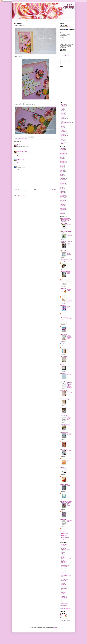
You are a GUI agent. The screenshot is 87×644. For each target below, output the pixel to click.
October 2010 (62, 183)
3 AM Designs (63, 572)
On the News (44, 20)
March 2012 (62, 170)
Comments (63, 63)
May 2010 (61, 188)
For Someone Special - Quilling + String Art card (69, 234)
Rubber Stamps (63, 135)
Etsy (61, 581)
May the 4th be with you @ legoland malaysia (69, 265)
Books (62, 108)
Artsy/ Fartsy (63, 531)
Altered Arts (63, 104)
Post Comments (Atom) (23, 191)
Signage (62, 136)
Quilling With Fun (64, 562)
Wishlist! (30, 20)
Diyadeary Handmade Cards (66, 259)
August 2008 (62, 210)
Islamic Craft (63, 467)
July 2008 (61, 212)
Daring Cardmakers (64, 579)
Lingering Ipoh (69, 408)
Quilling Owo (63, 560)
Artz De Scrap (63, 574)
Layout (62, 121)
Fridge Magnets (63, 118)
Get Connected (69, 374)
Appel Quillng (63, 545)
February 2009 (62, 204)
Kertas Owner (20, 20)
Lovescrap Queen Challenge (66, 122)
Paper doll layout (64, 131)
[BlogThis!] (29, 137)
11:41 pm (25, 151)
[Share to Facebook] (31, 137)
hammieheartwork (64, 432)
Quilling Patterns (64, 561)
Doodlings (63, 113)
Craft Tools (63, 112)
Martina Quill (63, 554)
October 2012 (62, 163)
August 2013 (62, 154)
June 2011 (62, 174)
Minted (62, 591)
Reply (18, 155)
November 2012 (63, 162)
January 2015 (62, 149)
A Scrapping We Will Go (65, 424)
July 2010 (61, 186)
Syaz (18, 144)
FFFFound (63, 583)
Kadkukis (63, 529)
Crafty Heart (63, 539)
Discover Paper (63, 580)
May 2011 (61, 175)
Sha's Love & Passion (65, 441)
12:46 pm (24, 166)
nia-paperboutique (64, 493)
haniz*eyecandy (64, 223)
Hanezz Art (63, 326)
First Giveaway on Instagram (65, 260)
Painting (62, 127)
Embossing (63, 114)
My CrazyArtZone (64, 317)
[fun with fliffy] (63, 535)
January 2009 (62, 205)
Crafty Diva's (63, 305)
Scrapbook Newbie (64, 533)
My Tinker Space (64, 356)
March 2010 (62, 191)
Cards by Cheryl (64, 547)
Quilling (26, 138)
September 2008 (63, 209)
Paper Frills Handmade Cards (66, 511)
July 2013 (61, 156)
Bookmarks (63, 106)
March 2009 (62, 203)
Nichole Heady (63, 592)
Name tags (63, 125)
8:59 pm (20, 144)
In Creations (63, 552)
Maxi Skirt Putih (69, 318)
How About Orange (64, 585)
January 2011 (62, 179)
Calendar (62, 109)
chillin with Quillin (20, 151)
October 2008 (62, 208)
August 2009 (62, 200)
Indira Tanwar (19, 166)
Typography (63, 142)
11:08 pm (22, 159)
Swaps (62, 139)
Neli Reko (62, 557)
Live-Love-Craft (64, 250)
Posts (63, 61)
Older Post (54, 189)
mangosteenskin (64, 415)
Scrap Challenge (64, 596)
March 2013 (62, 158)
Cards (18, 138)
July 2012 (61, 165)
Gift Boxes (63, 119)
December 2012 (63, 161)
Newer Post (17, 189)
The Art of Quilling (64, 566)
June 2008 (62, 213)
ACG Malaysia (37, 20)
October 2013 (62, 152)
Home (14, 20)
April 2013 (62, 157)
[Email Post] (26, 136)
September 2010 (63, 184)
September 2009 (63, 199)
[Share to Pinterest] (33, 137)
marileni (18, 159)
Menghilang (68, 442)
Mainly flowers (63, 589)
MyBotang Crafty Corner (65, 271)
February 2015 (62, 148)
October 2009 (62, 197)
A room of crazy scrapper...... (66, 398)
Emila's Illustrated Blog (65, 218)
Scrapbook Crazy (64, 597)
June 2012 (62, 166)
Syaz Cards (63, 364)
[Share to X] (30, 137)
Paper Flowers (63, 132)
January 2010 (62, 193)
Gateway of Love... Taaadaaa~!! (69, 504)
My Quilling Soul (64, 449)
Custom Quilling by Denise (65, 549)
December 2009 (63, 195)
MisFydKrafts (63, 288)
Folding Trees (63, 584)
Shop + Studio (63, 407)
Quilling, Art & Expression (65, 565)
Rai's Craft (63, 313)
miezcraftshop (64, 381)
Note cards (63, 126)
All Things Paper (64, 544)
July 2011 (61, 173)
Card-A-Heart (63, 476)
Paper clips (63, 130)
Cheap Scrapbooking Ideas (66, 575)
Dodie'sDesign (64, 334)
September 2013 (63, 153)
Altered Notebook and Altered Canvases (69, 426)
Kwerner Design (64, 587)
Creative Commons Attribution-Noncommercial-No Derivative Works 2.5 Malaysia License (65, 54)
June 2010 (62, 187)
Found (62, 117)
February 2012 (62, 171)
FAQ (26, 20)
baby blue (68, 485)
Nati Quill (62, 556)
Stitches (62, 138)
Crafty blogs (63, 576)
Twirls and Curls (64, 567)
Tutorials (62, 140)
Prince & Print (63, 528)
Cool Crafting (63, 548)
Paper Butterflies (22, 138)
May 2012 (61, 167)
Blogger (55, 627)
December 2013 (63, 150)
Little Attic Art (63, 373)
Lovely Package (64, 588)
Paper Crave (63, 593)
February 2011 (62, 178)
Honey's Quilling (64, 343)
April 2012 (62, 169)
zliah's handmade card (65, 347)
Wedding (62, 143)
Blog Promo (63, 105)
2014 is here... (69, 399)
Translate (68, 26)
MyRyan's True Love (65, 537)
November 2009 (63, 196)
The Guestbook (69, 450)
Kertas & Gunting (64, 484)
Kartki (62, 553)
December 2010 (63, 180)
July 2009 (61, 201)
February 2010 (62, 192)
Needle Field (63, 519)
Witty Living (63, 598)
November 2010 (63, 182)
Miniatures (63, 123)
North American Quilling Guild (66, 558)
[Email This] (28, 137)
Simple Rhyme (64, 390)
